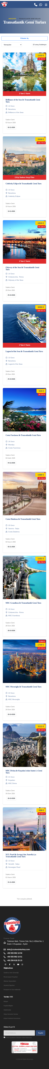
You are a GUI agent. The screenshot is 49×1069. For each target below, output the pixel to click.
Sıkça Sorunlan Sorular (11, 1014)
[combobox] (11, 44)
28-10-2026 (11, 630)
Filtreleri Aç (24, 38)
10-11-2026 (11, 211)
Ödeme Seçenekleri (10, 981)
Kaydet (40, 1033)
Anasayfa (12, 19)
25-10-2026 (11, 295)
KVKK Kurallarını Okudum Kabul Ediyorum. (18, 1037)
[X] (14, 964)
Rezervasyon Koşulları (11, 977)
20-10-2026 (11, 714)
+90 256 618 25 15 (14, 960)
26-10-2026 (11, 798)
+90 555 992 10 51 (14, 957)
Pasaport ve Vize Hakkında (12, 989)
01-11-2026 (11, 882)
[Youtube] (18, 964)
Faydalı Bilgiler (8, 1005)
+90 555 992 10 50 (14, 953)
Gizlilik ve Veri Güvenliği (11, 972)
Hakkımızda (7, 1010)
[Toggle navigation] (46, 5)
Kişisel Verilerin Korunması (12, 1018)
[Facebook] (10, 964)
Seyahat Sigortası (9, 985)
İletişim (6, 1001)
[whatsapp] (22, 964)
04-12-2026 (11, 463)
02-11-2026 (11, 127)
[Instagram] (5, 964)
